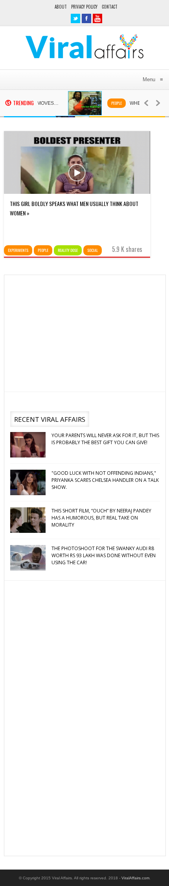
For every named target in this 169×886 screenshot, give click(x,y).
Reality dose (68, 250)
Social (92, 250)
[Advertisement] (84, 332)
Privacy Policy (84, 7)
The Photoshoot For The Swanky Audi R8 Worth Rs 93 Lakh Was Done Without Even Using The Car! (103, 555)
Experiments (18, 250)
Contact (110, 7)
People (111, 103)
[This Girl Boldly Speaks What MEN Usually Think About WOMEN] (77, 192)
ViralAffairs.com (135, 878)
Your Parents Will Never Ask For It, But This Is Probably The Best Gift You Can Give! (105, 439)
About (61, 7)
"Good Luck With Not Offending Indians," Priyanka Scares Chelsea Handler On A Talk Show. (105, 480)
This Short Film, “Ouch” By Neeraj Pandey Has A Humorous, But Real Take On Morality (101, 517)
